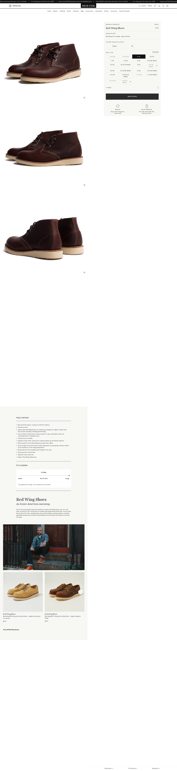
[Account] (163, 5)
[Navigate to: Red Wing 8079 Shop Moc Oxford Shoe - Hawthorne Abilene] (23, 597)
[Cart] (167, 5)
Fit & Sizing (132, 768)
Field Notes (108, 768)
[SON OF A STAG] (88, 5)
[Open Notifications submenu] (159, 5)
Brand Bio (155, 768)
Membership (17, 6)
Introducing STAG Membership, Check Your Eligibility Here (75, 1)
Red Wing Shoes (115, 28)
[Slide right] (80, 592)
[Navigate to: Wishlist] (155, 5)
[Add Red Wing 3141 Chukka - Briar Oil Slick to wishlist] (157, 87)
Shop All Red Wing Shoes (11, 630)
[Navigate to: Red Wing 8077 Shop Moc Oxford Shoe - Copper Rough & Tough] (64, 597)
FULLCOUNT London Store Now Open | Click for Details (112, 1)
